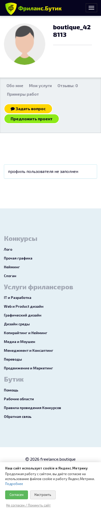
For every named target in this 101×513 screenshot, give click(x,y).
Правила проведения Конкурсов (32, 407)
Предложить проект (32, 118)
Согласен (17, 495)
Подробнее (14, 484)
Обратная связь (18, 416)
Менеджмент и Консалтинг (28, 350)
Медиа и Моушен (19, 341)
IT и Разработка (17, 297)
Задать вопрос (30, 108)
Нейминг (12, 267)
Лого (8, 249)
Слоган (10, 275)
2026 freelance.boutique (52, 458)
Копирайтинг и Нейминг (25, 333)
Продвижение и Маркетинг (28, 368)
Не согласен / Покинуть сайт (28, 505)
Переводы (13, 359)
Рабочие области (19, 399)
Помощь (11, 390)
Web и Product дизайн (24, 306)
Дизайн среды (17, 324)
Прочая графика (18, 258)
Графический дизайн (22, 315)
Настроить (42, 495)
